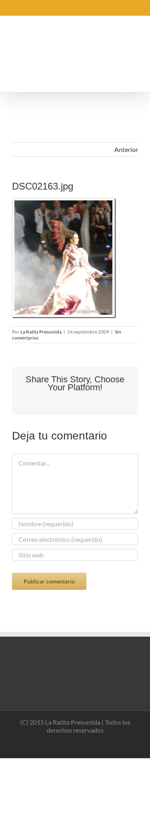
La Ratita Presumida (41, 332)
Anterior (126, 149)
